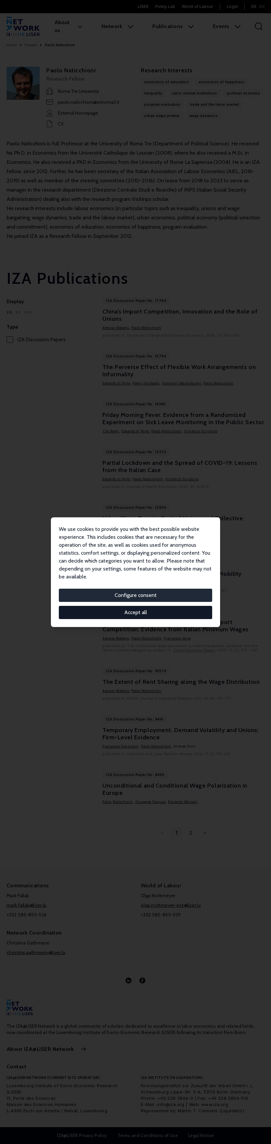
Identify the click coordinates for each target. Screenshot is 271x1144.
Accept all (135, 612)
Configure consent (136, 595)
